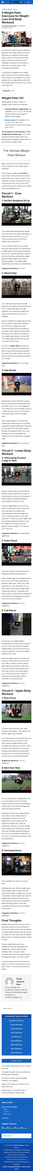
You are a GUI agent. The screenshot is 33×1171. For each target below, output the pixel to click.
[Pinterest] (17, 1128)
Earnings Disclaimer (14, 1166)
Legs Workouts (16, 1052)
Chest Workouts (17, 1024)
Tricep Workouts (16, 1028)
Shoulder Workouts (16, 1020)
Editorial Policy (7, 1114)
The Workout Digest (16, 2)
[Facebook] (10, 1128)
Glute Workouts (16, 1032)
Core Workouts (16, 1040)
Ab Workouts (16, 1036)
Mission (5, 1109)
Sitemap (5, 1166)
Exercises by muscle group (16, 1016)
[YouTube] (24, 1128)
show (12, 91)
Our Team (6, 1111)
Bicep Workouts (16, 1044)
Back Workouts (16, 1048)
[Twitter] (4, 1128)
